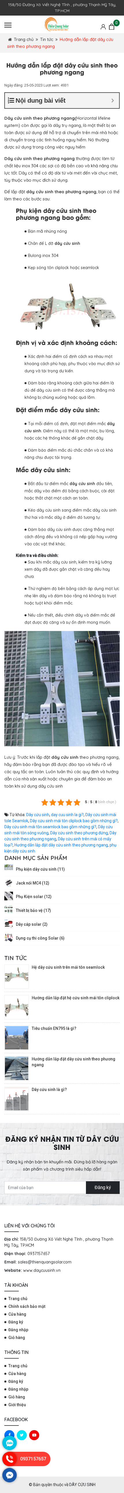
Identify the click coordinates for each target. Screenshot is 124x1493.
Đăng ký (103, 1187)
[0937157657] (9, 1464)
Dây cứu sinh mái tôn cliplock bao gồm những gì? (74, 820)
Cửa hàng (17, 1314)
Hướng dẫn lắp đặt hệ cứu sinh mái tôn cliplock (75, 998)
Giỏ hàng (16, 1337)
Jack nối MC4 (32, 883)
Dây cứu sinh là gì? (49, 1089)
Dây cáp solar (32, 924)
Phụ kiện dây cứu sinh (40, 869)
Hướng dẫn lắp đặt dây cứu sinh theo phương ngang (61, 845)
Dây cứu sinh (37, 814)
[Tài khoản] (103, 26)
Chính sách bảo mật (26, 1306)
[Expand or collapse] (112, 100)
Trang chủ (24, 39)
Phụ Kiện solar (34, 896)
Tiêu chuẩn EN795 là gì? (54, 1028)
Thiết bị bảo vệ (33, 910)
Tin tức (46, 39)
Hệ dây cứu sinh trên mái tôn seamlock (68, 967)
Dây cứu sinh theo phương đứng (79, 833)
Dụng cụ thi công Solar (40, 938)
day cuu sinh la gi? (67, 814)
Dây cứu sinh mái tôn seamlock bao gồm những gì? (50, 827)
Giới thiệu (17, 1404)
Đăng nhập (18, 1329)
